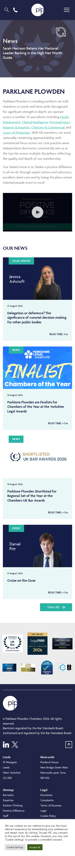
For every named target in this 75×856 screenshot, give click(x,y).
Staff (5, 815)
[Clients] (12, 644)
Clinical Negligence (35, 122)
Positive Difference (13, 810)
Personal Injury (60, 122)
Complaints (47, 800)
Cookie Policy (48, 815)
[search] (7, 10)
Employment (12, 122)
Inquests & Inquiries (16, 127)
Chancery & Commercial (48, 127)
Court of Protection (16, 132)
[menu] (66, 9)
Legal (43, 810)
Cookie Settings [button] (15, 847)
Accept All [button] (35, 847)
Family (64, 117)
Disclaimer (46, 795)
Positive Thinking (12, 805)
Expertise (8, 800)
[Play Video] (37, 212)
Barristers (8, 795)
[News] (37, 48)
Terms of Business (51, 805)
